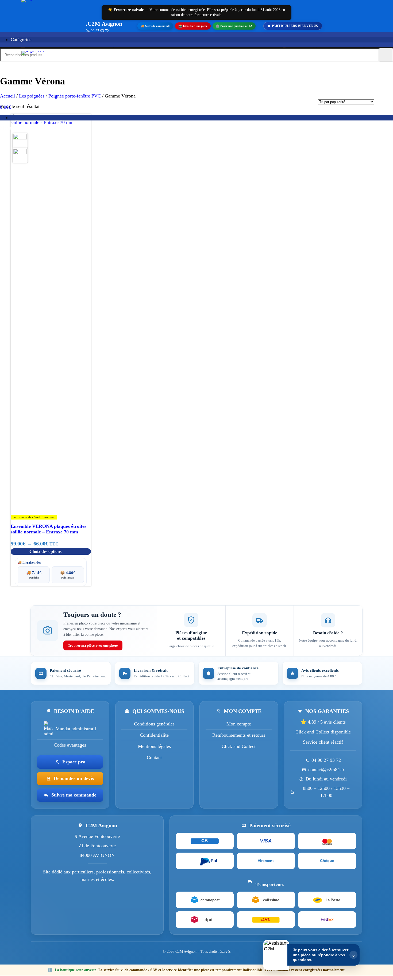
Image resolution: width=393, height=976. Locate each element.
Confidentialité (154, 735)
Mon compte (238, 724)
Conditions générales (154, 724)
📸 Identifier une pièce (192, 25)
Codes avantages (70, 745)
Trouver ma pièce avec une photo (93, 645)
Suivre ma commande (73, 795)
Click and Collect (239, 746)
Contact (154, 757)
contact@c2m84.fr (326, 769)
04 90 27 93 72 (326, 760)
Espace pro (73, 762)
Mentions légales (154, 746)
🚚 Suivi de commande (155, 25)
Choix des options (45, 551)
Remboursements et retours (238, 735)
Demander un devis (74, 778)
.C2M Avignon (104, 23)
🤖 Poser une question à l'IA (234, 25)
